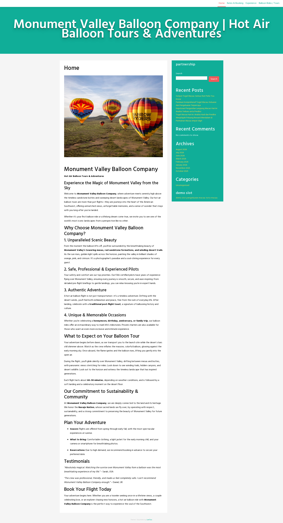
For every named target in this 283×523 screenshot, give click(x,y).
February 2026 (182, 162)
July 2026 (180, 152)
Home (222, 3)
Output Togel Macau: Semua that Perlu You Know (195, 97)
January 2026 (181, 165)
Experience (251, 3)
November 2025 (183, 168)
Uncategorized (182, 185)
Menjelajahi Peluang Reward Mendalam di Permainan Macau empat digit (194, 119)
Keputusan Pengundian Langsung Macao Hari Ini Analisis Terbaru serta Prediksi (196, 110)
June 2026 (180, 155)
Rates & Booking (235, 3)
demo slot (181, 198)
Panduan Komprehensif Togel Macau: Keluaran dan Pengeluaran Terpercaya (196, 104)
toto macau (212, 198)
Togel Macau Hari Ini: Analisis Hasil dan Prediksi (196, 114)
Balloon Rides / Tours (269, 3)
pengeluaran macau (195, 198)
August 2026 (181, 149)
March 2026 (181, 159)
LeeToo (149, 519)
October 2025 (182, 171)
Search (179, 73)
